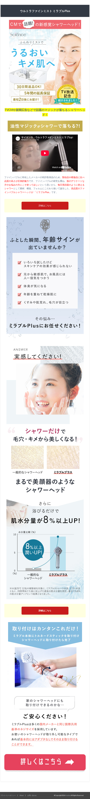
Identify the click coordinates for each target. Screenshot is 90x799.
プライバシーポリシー (8, 795)
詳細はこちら (45, 205)
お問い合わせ (32, 795)
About (22, 795)
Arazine (67, 795)
